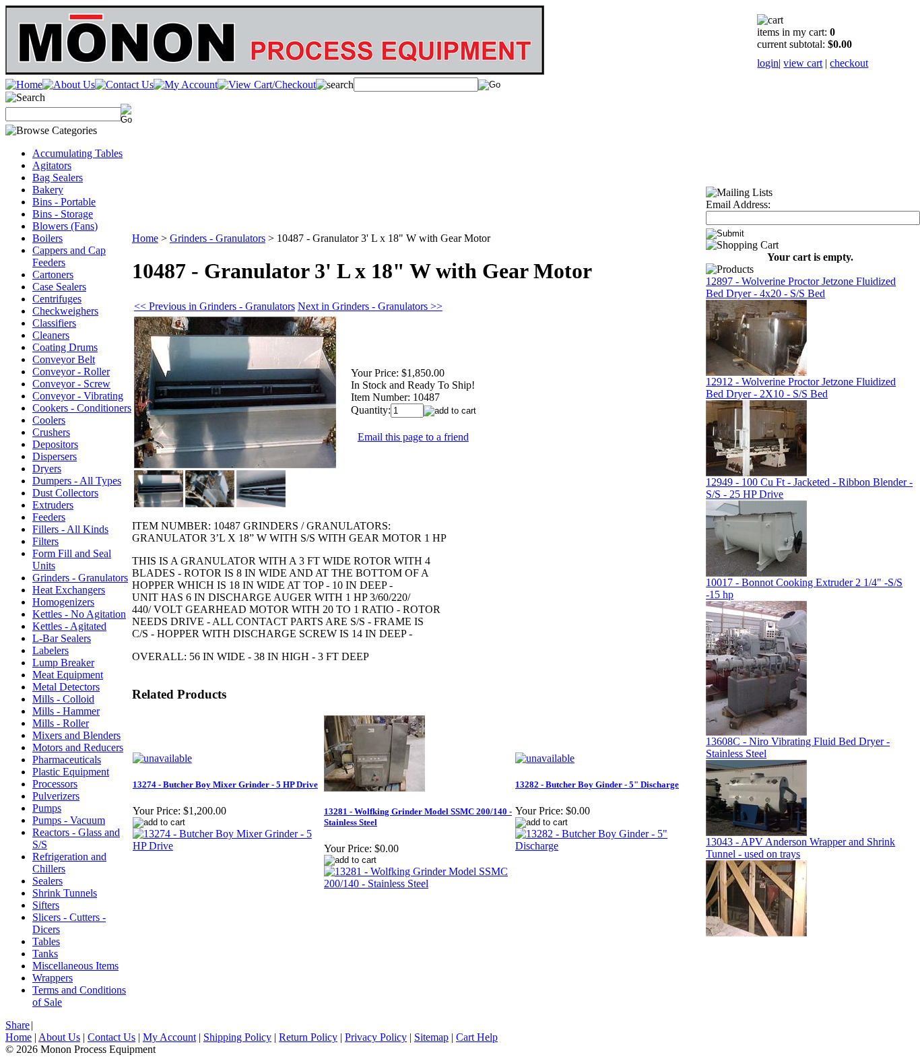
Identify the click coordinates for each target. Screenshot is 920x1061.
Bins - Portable (64, 201)
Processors (54, 784)
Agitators (51, 165)
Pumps (46, 808)
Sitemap (431, 1037)
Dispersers (54, 456)
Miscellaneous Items (75, 965)
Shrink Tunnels (64, 893)
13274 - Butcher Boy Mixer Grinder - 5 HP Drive (225, 784)
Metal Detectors (66, 687)
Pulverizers (55, 796)
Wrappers (52, 978)
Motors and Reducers (77, 747)
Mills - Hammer (66, 711)
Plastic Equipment (70, 771)
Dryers (46, 468)
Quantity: (371, 410)
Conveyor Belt (63, 359)
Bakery (47, 189)
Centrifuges (56, 298)
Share (17, 1025)
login (768, 63)
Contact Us (111, 1037)
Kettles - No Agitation (79, 614)
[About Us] (68, 84)
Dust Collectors (65, 493)
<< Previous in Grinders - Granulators (214, 306)
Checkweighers (65, 311)
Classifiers (54, 323)
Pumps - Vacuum (68, 820)
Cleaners (50, 335)
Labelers (50, 650)
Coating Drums (65, 347)
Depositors (55, 444)
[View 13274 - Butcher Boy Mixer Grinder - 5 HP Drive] (228, 845)
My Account (169, 1037)
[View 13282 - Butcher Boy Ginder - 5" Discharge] (610, 845)
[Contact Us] (124, 84)
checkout (849, 63)
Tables (46, 941)
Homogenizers (63, 602)
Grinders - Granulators (80, 577)
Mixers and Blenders (76, 735)
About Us (59, 1037)
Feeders (48, 517)
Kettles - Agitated (69, 626)
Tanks (45, 953)
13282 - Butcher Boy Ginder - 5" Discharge (597, 784)
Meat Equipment (67, 674)
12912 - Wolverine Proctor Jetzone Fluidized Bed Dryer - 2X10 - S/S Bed (801, 387)
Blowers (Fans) (65, 226)
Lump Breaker (63, 662)
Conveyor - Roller (71, 371)
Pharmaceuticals (66, 759)
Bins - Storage (62, 214)
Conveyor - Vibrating (77, 395)
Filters (45, 541)
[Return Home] (23, 84)
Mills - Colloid (63, 699)
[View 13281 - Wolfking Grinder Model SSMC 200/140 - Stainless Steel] (419, 883)
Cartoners (52, 274)
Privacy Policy (376, 1037)
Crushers (51, 432)
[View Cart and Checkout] (267, 84)
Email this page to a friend (413, 437)
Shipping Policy (237, 1037)
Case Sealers (59, 286)
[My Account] (186, 84)
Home (145, 238)
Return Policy (308, 1037)
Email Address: (738, 204)
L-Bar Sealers (61, 638)
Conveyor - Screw (71, 383)
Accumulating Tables (77, 153)
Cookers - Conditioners (81, 408)
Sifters (45, 905)
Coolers (48, 420)
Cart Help (477, 1037)
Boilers (47, 238)
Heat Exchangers (68, 590)
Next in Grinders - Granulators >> (370, 306)
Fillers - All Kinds (70, 529)
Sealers (47, 881)
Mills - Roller (60, 723)
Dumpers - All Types (76, 480)
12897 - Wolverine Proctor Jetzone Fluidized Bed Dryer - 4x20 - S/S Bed (801, 287)
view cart (802, 63)
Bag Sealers (57, 177)
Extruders (52, 505)
